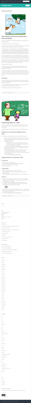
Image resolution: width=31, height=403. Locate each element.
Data (2, 326)
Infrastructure (3, 338)
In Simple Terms (7, 5)
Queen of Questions (4, 224)
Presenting (3, 352)
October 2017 (3, 306)
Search (28, 1)
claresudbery (4, 92)
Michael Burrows (16, 401)
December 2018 (3, 285)
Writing (2, 371)
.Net (2, 315)
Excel (2, 329)
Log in (2, 379)
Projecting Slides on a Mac (11, 123)
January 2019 (3, 283)
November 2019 (3, 278)
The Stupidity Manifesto (4, 213)
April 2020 (3, 274)
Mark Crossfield (3, 253)
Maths (2, 345)
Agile (2, 317)
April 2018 (3, 297)
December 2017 (3, 302)
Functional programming (4, 333)
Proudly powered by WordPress (5, 401)
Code (2, 322)
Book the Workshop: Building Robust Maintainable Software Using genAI (10, 226)
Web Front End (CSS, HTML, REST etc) (6, 368)
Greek (2, 336)
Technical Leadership (4, 364)
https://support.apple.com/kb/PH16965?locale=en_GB (14, 192)
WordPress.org (3, 384)
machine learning (4, 343)
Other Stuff (3, 218)
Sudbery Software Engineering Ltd (6, 212)
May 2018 (3, 295)
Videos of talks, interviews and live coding (7, 236)
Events (2, 217)
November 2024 (3, 264)
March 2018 (3, 299)
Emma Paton (3, 246)
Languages (3, 340)
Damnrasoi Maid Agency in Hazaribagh (6, 249)
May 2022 (3, 271)
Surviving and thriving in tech (5, 238)
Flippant (3, 331)
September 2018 (4, 290)
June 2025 (3, 262)
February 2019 (3, 281)
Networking (3, 347)
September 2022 (4, 269)
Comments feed (4, 382)
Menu (28, 5)
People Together (4, 350)
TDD (2, 361)
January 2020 (3, 276)
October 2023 (3, 267)
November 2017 (3, 304)
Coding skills (3, 324)
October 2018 (3, 288)
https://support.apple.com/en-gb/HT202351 (14, 154)
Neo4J (17, 84)
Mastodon (3, 214)
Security (3, 359)
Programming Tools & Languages (6, 354)
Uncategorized (3, 366)
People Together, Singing (5, 233)
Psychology (3, 357)
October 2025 (3, 260)
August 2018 (3, 292)
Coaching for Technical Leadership (6, 231)
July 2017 (3, 309)
